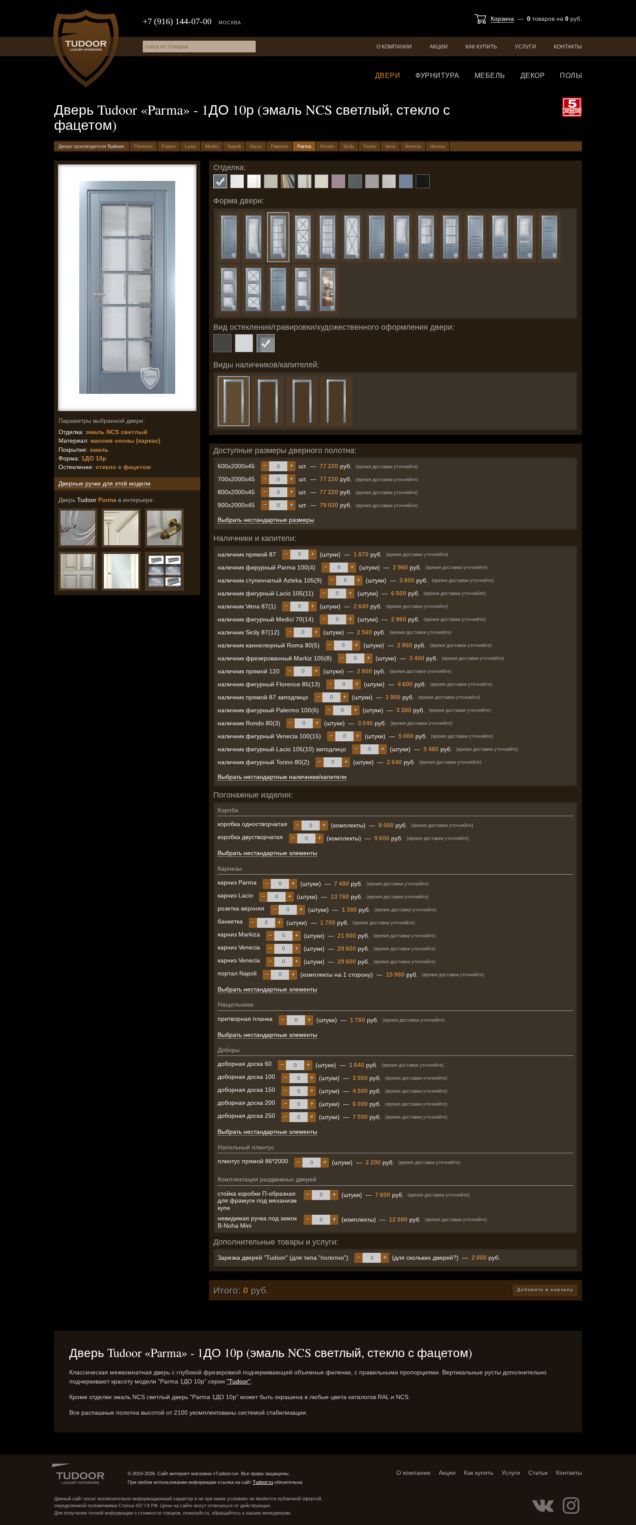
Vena (390, 146)
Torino (369, 146)
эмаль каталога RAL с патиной (305, 181)
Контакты (568, 47)
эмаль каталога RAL (288, 181)
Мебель (490, 75)
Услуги (525, 47)
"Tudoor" (239, 1381)
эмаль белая (237, 181)
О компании (394, 47)
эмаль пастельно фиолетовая (338, 181)
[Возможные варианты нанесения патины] (77, 571)
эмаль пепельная (355, 181)
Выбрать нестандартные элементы (267, 852)
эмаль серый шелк (389, 181)
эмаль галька (271, 181)
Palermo (279, 146)
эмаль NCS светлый (220, 181)
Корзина (502, 18)
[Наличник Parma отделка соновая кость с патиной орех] (121, 527)
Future (169, 146)
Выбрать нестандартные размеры (266, 519)
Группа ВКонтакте (543, 1505)
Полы (571, 75)
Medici (211, 146)
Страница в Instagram (571, 1505)
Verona (437, 146)
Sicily (348, 146)
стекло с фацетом (266, 343)
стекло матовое (244, 343)
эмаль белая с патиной (254, 181)
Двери (388, 75)
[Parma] (164, 527)
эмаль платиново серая (372, 181)
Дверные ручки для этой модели (104, 483)
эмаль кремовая (321, 181)
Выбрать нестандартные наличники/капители (282, 776)
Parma (304, 146)
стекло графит (222, 343)
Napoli (234, 146)
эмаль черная (423, 181)
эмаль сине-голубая (406, 181)
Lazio (190, 146)
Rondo (327, 146)
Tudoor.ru (86, 48)
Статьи (538, 1472)
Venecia (413, 146)
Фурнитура (437, 75)
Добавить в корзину (545, 1289)
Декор (532, 75)
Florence (143, 146)
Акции (439, 47)
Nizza (256, 146)
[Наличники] (164, 571)
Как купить (481, 47)
